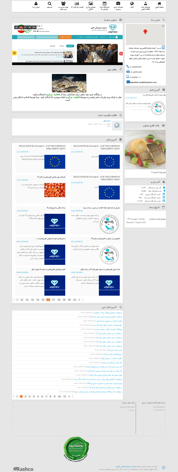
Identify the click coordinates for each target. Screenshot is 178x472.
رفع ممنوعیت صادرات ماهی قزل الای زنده (154, 95)
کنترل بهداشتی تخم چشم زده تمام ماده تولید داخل (48, 270)
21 (75, 300)
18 (59, 300)
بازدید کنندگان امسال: (152, 201)
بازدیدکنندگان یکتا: (155, 191)
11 (22, 300)
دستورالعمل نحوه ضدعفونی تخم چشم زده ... (50, 239)
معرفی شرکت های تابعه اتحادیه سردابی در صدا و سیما (101, 208)
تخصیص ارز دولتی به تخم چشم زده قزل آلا (105, 239)
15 (43, 300)
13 (32, 300)
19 (64, 300)
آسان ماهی (107, 121)
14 (38, 300)
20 (69, 300)
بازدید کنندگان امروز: (153, 194)
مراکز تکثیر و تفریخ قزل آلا (56, 208)
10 (59, 396)
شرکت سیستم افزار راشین (126, 466)
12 (27, 300)
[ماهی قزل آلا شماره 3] (145, 149)
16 (48, 300)
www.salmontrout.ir (159, 410)
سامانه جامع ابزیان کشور (127, 407)
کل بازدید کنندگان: (154, 188)
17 (53, 300)
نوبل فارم (131, 410)
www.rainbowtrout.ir (159, 407)
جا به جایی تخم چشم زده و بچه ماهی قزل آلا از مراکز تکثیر (100, 270)
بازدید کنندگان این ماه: (152, 198)
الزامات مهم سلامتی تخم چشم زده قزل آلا (51, 177)
